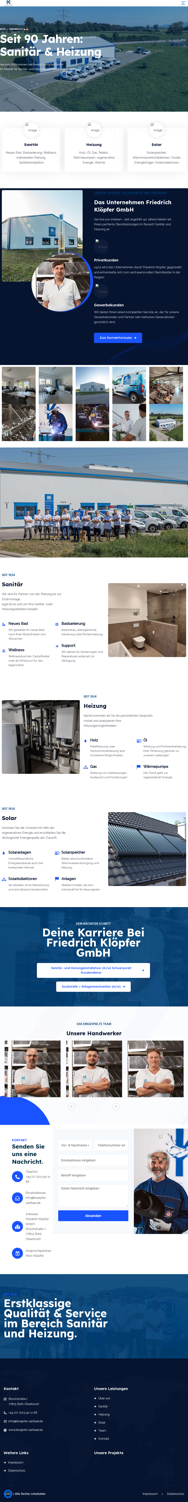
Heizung (104, 1414)
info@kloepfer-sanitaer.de (25, 1421)
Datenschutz (17, 1470)
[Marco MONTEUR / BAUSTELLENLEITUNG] (32, 1071)
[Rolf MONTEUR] (155, 1071)
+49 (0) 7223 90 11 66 (22, 1412)
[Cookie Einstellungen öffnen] (8, 1493)
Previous (71, 1106)
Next (116, 1106)
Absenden (93, 1216)
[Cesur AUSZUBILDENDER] (94, 1071)
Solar (101, 1422)
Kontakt (103, 1438)
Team (102, 1430)
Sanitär (103, 1406)
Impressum (15, 1462)
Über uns (104, 1398)
